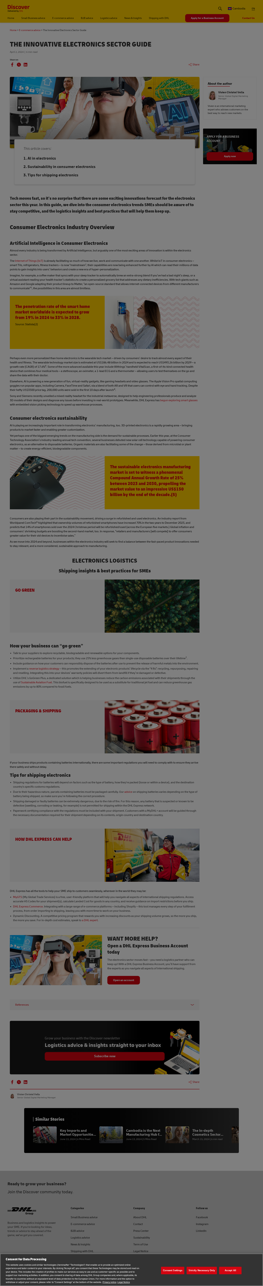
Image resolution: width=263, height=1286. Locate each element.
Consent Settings (172, 1270)
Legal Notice (123, 1282)
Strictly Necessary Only (202, 1270)
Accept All (230, 1270)
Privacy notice (109, 1282)
